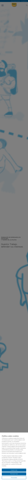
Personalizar (14, 477)
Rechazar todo (14, 474)
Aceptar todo (14, 470)
